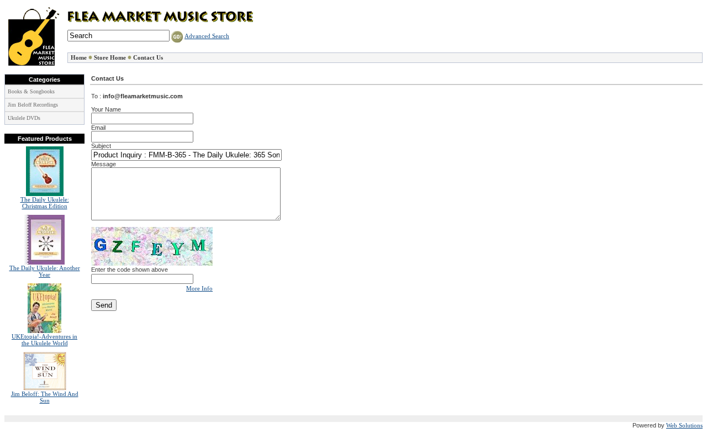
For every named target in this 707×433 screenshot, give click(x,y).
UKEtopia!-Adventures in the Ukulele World (44, 339)
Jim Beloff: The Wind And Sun (44, 397)
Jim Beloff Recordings (33, 105)
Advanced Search (206, 36)
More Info (199, 288)
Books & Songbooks (31, 91)
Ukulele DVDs (24, 118)
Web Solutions (684, 425)
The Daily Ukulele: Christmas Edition (44, 202)
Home (79, 58)
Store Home (110, 58)
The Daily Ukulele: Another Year (44, 271)
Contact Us (148, 58)
